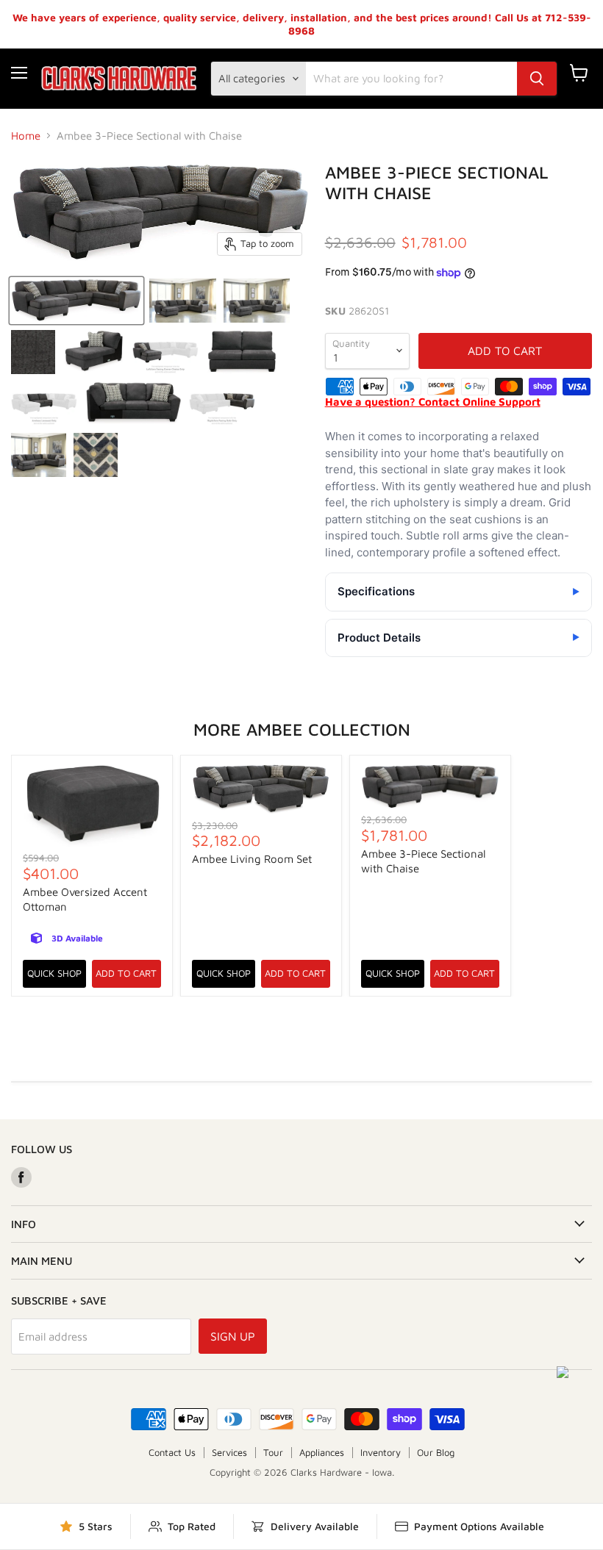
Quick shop (54, 973)
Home (25, 135)
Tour (273, 1452)
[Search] (537, 79)
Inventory (380, 1452)
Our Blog (435, 1452)
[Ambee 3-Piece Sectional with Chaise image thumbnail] (76, 300)
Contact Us (172, 1452)
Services (229, 1452)
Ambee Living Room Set (252, 859)
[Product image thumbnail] (182, 300)
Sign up (232, 1336)
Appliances (321, 1452)
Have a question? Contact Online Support (432, 401)
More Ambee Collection (301, 729)
